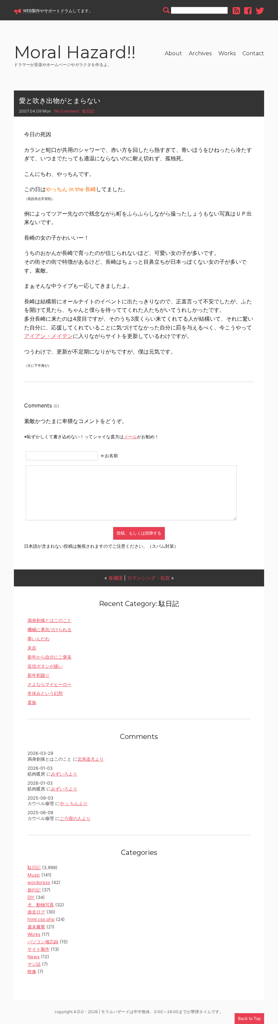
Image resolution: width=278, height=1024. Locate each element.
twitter (260, 10)
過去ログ (36, 912)
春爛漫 (115, 578)
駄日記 (88, 111)
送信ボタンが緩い (45, 666)
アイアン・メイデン (48, 336)
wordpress (38, 882)
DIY (31, 897)
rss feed (236, 10)
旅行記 (34, 889)
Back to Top (249, 1018)
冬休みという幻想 (45, 693)
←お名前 (109, 455)
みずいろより (64, 774)
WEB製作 (31, 10)
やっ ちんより (73, 803)
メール (130, 436)
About (173, 53)
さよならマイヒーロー (49, 684)
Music (33, 875)
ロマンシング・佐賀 (148, 578)
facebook (248, 10)
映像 (31, 971)
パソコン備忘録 (42, 941)
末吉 (31, 647)
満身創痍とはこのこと (49, 620)
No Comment (66, 111)
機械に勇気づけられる (49, 629)
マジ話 (34, 964)
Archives (200, 53)
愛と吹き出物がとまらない (59, 100)
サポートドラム (58, 10)
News (33, 956)
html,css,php (41, 919)
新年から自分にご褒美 (49, 657)
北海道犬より (90, 759)
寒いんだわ (38, 638)
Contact (253, 53)
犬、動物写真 (40, 904)
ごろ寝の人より (75, 818)
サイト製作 (38, 949)
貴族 (31, 702)
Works (227, 53)
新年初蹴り (38, 675)
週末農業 (36, 926)
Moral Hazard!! (75, 53)
